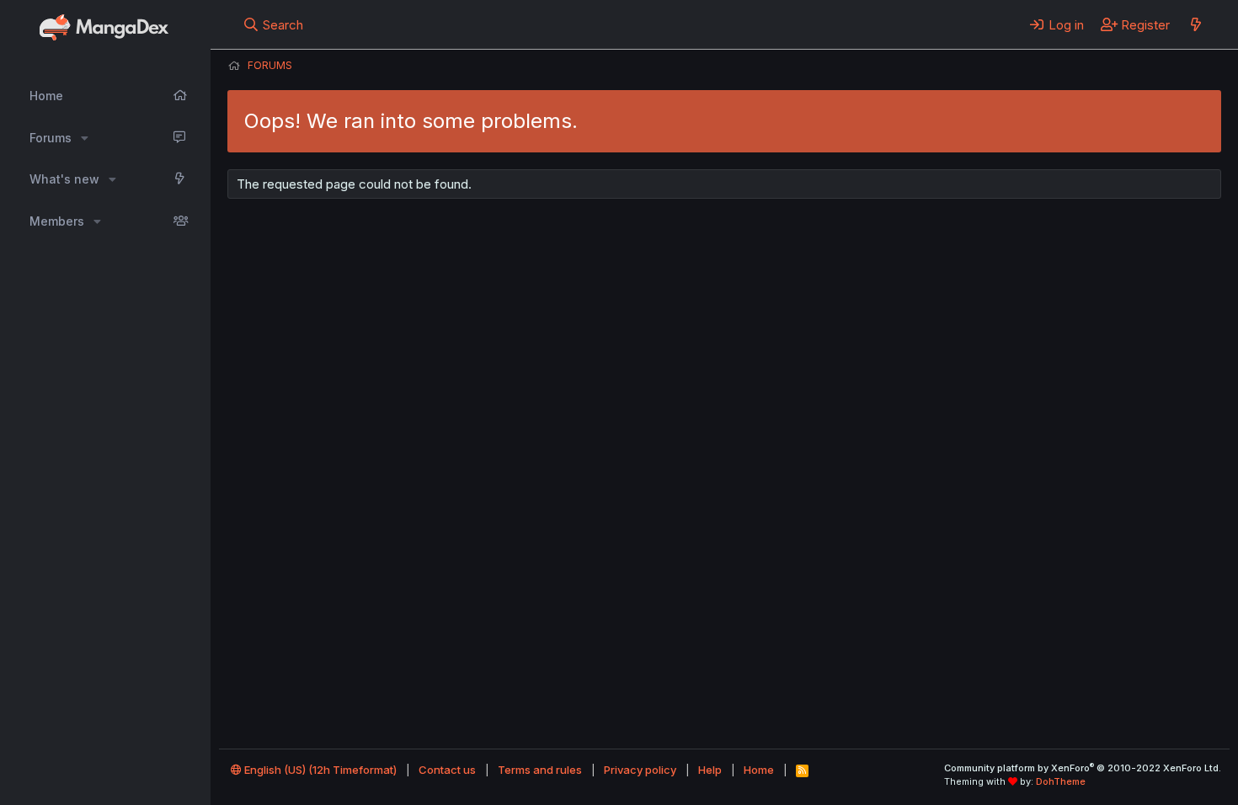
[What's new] (1195, 24)
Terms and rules (540, 769)
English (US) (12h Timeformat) (319, 769)
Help (710, 769)
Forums (50, 138)
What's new (64, 179)
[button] (84, 138)
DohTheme (1061, 781)
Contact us (447, 769)
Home (46, 95)
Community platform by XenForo (1082, 768)
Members (56, 221)
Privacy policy (640, 769)
